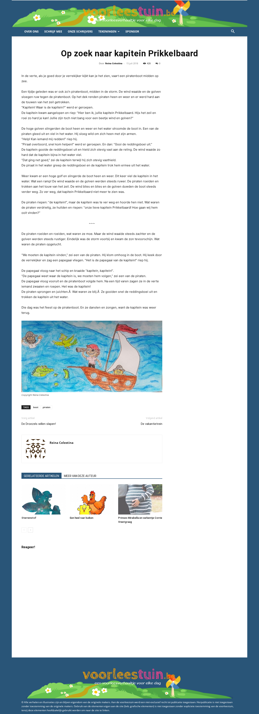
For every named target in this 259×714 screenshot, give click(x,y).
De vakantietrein (151, 424)
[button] (233, 32)
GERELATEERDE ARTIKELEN (41, 476)
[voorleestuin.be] (129, 14)
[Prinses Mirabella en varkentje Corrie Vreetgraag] (140, 499)
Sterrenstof (28, 517)
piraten (46, 407)
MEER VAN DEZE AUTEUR (80, 476)
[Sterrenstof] (43, 499)
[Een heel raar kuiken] (92, 499)
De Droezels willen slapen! (38, 424)
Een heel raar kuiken (81, 517)
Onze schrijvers (80, 31)
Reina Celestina (113, 63)
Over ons (31, 31)
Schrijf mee (53, 31)
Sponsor (132, 31)
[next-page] (30, 529)
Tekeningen (107, 31)
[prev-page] (24, 529)
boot (35, 407)
